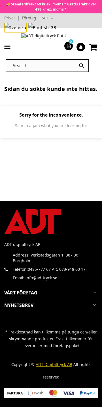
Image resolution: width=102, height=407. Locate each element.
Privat (9, 18)
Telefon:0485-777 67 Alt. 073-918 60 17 (49, 269)
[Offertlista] (69, 45)
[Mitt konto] (80, 47)
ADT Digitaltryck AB (54, 364)
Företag (29, 18)
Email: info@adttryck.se (35, 277)
